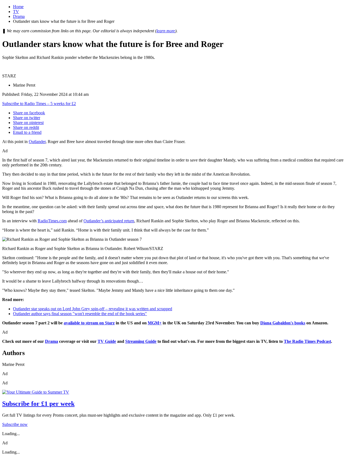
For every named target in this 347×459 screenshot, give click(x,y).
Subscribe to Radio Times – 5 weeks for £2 (39, 103)
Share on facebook (29, 112)
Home (18, 6)
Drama (19, 16)
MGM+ (155, 323)
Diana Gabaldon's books (282, 323)
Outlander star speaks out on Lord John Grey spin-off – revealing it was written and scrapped (92, 308)
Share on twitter (26, 117)
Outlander (37, 141)
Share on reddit (26, 127)
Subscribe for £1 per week (38, 403)
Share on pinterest (28, 122)
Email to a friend (27, 132)
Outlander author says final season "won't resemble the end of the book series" (80, 313)
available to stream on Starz (89, 323)
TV (16, 11)
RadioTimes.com (52, 221)
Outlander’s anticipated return (108, 221)
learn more (165, 31)
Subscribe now (15, 424)
